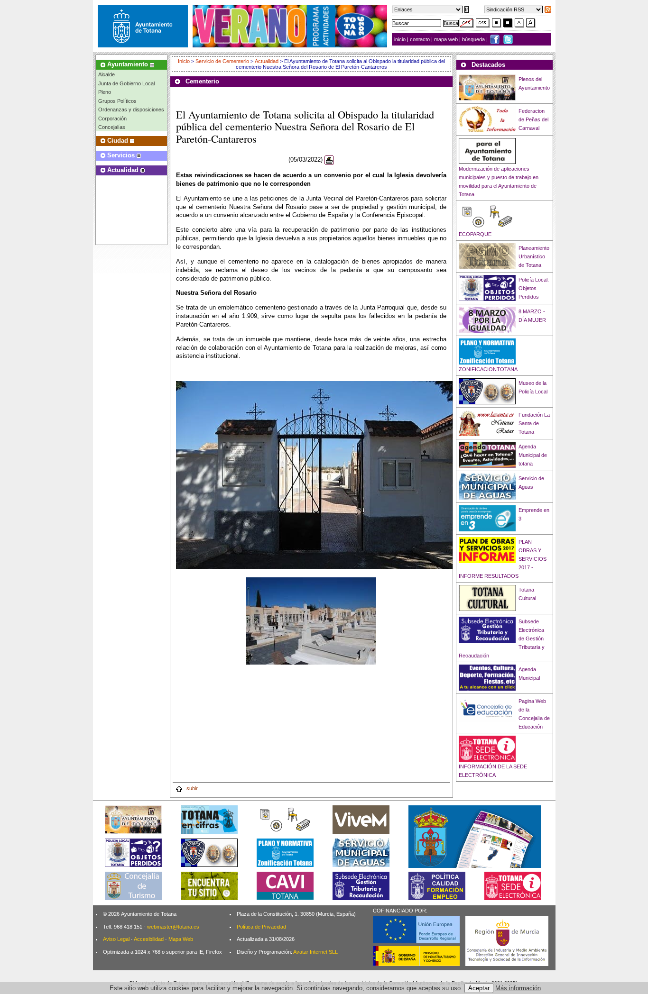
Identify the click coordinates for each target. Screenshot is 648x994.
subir (191, 788)
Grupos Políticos (117, 101)
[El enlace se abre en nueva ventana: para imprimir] (329, 160)
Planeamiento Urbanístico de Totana (533, 256)
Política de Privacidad (261, 927)
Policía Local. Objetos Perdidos (533, 288)
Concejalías (111, 127)
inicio (400, 39)
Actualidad (266, 61)
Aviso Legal (116, 939)
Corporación (112, 118)
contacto (420, 39)
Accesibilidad (149, 939)
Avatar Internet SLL (315, 952)
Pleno (104, 92)
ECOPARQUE (475, 234)
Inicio (184, 61)
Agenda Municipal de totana (532, 455)
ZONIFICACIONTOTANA (488, 369)
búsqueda (474, 39)
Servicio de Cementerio (222, 61)
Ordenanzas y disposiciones (131, 109)
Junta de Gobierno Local (126, 83)
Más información (518, 988)
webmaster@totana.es (173, 927)
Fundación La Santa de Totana (534, 423)
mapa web (446, 39)
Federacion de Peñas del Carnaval (533, 119)
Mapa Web (180, 939)
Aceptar (479, 988)
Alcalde (106, 74)
